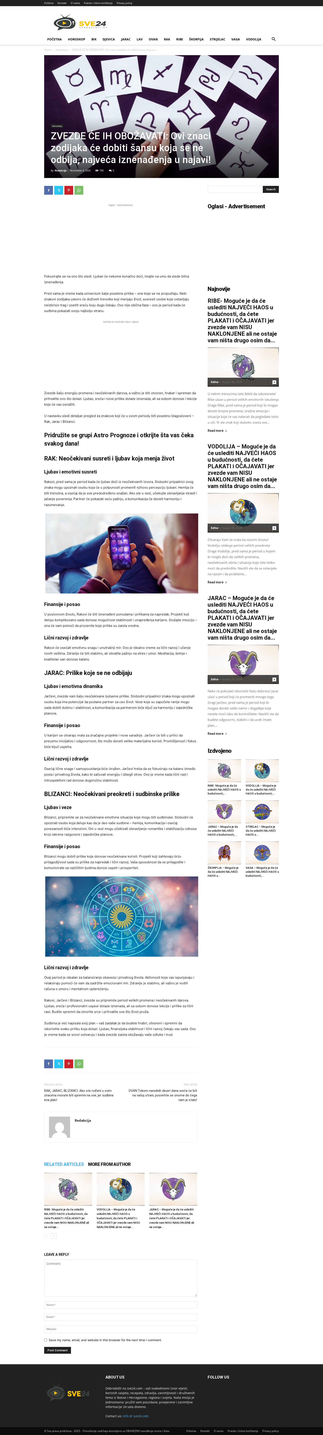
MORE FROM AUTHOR (109, 1164)
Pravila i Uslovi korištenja (98, 3)
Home (48, 50)
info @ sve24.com (136, 1416)
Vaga (235, 39)
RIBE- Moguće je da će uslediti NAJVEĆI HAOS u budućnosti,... (224, 789)
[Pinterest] (68, 190)
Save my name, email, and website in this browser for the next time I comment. (105, 1340)
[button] (273, 40)
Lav (140, 39)
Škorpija (196, 39)
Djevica (109, 39)
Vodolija (253, 39)
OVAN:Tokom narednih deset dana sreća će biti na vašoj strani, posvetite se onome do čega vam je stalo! (163, 1095)
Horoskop (76, 39)
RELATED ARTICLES (64, 1164)
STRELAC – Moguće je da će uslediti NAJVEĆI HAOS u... (261, 830)
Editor (215, 382)
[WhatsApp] (78, 190)
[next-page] (54, 1236)
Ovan (153, 39)
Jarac (126, 39)
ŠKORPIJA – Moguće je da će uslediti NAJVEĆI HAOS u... (223, 871)
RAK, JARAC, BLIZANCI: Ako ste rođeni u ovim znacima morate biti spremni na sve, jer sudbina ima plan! (78, 1095)
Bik (93, 39)
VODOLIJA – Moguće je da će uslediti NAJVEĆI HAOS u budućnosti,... (261, 789)
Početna (48, 3)
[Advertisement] (121, 238)
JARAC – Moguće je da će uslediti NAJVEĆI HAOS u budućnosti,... (223, 830)
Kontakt (62, 3)
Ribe (179, 39)
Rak (167, 39)
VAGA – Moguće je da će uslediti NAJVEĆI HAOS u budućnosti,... (262, 871)
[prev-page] (47, 1236)
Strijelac (217, 39)
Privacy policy (124, 3)
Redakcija (61, 170)
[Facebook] (48, 190)
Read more (215, 430)
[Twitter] (58, 190)
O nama (75, 3)
